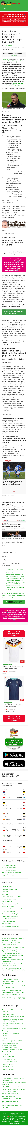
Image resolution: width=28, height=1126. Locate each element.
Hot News (12, 595)
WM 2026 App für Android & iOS (17, 1120)
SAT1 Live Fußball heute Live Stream (12, 872)
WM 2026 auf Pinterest (14, 1121)
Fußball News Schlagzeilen (10, 979)
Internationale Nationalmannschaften (12, 909)
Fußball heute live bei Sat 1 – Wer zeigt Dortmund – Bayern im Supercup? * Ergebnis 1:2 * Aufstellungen (13, 949)
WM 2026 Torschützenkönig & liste (12, 1105)
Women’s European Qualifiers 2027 (13, 1023)
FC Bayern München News (9, 889)
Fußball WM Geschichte (9, 1059)
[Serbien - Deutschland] (14, 813)
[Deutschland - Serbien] (14, 802)
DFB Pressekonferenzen (9, 919)
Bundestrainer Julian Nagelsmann (12, 914)
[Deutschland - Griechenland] (14, 796)
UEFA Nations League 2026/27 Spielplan (14, 1028)
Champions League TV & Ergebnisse (12, 896)
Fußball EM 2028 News (10, 1057)
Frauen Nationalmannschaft (10, 904)
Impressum (6, 1118)
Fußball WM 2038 (8, 1069)
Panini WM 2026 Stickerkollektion (11, 1098)
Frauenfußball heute (8, 906)
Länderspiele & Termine (9, 921)
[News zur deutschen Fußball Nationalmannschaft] (10, 3)
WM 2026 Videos (7, 1108)
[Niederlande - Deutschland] (14, 791)
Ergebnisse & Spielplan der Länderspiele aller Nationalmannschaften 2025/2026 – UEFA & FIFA (14, 998)
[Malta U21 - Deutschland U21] (14, 851)
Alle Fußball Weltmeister (10, 1062)
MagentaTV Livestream (9, 875)
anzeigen (14, 55)
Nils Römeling (21, 1116)
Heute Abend (6, 59)
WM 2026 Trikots (7, 901)
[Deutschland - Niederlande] (14, 818)
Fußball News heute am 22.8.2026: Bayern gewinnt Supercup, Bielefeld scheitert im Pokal (12, 955)
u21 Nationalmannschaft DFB (10, 926)
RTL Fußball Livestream (9, 870)
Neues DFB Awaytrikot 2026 (10, 1093)
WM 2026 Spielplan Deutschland (11, 1087)
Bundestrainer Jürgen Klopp (10, 916)
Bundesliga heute (7, 886)
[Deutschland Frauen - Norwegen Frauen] (14, 829)
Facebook (4, 1121)
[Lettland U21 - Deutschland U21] (14, 846)
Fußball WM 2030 (8, 1064)
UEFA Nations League (8, 911)
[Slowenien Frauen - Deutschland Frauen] (14, 835)
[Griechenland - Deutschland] (14, 807)
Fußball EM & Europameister (10, 1052)
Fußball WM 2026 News (9, 899)
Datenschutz (13, 1118)
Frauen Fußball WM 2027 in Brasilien (13, 1016)
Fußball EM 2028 (7, 1054)
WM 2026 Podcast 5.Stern (9, 1096)
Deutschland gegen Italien (16, 61)
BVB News (5, 891)
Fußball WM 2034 (8, 1066)
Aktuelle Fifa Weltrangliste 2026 (11, 994)
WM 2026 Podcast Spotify (14, 1123)
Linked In (23, 1121)
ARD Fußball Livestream (9, 865)
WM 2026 (5, 1026)
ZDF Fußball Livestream (9, 867)
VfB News (5, 894)
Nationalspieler (6, 923)
